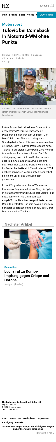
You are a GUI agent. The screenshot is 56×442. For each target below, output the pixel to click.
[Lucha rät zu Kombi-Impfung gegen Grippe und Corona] (28, 245)
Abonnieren (46, 14)
